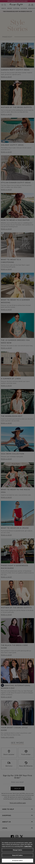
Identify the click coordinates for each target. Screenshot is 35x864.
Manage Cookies (17, 850)
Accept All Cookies (17, 860)
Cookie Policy (28, 846)
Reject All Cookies (17, 855)
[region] (17, 850)
